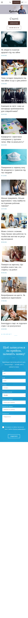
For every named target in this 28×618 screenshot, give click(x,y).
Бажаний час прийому (7, 406)
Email (3, 377)
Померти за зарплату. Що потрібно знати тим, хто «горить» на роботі (12, 267)
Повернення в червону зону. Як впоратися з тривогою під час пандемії (13, 170)
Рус (26, 2)
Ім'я (3, 370)
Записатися (16, 2)
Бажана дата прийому (7, 399)
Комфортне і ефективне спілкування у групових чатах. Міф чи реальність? (12, 139)
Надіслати (13, 436)
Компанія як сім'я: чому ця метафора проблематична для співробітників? (12, 108)
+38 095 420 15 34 (14, 27)
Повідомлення (5, 413)
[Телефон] (10, 2)
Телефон (4, 384)
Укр (22, 2)
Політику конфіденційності (19, 429)
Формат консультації (7, 392)
